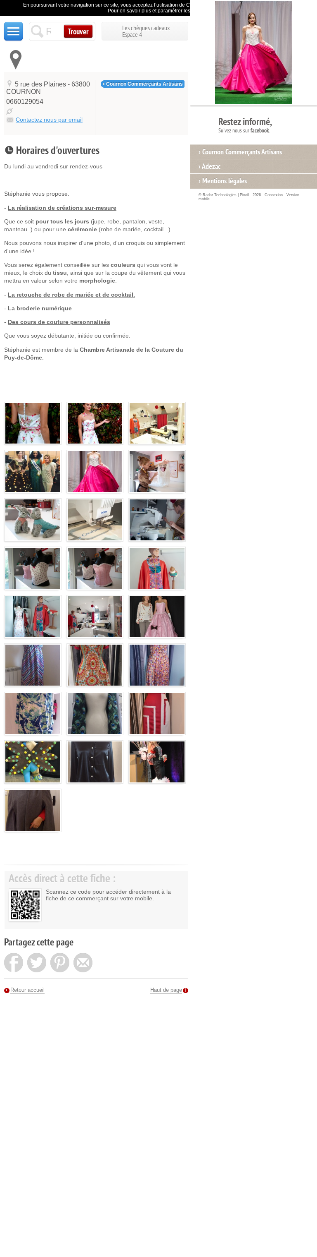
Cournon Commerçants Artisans (144, 84)
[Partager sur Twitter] (36, 963)
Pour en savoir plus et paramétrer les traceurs (159, 11)
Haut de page (166, 990)
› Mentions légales (223, 181)
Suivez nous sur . (245, 125)
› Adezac (209, 166)
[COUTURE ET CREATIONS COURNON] (33, 426)
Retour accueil (27, 990)
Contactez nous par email (49, 119)
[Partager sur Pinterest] (59, 963)
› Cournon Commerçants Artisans (240, 152)
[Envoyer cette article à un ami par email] (82, 963)
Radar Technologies (220, 195)
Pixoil (244, 195)
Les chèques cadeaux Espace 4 (146, 31)
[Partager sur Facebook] (13, 963)
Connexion (274, 195)
